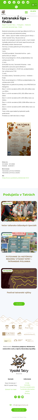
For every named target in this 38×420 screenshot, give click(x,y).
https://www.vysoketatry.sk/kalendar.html (15, 178)
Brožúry (27, 393)
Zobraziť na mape (10, 389)
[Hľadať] (16, 7)
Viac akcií (19, 304)
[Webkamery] (9, 2)
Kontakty (27, 385)
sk (33, 5)
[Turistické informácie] (23, 2)
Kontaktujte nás (19, 410)
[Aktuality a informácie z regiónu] (18, 2)
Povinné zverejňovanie (27, 387)
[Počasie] (4, 2)
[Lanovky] (14, 2)
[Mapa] (27, 2)
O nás (27, 383)
